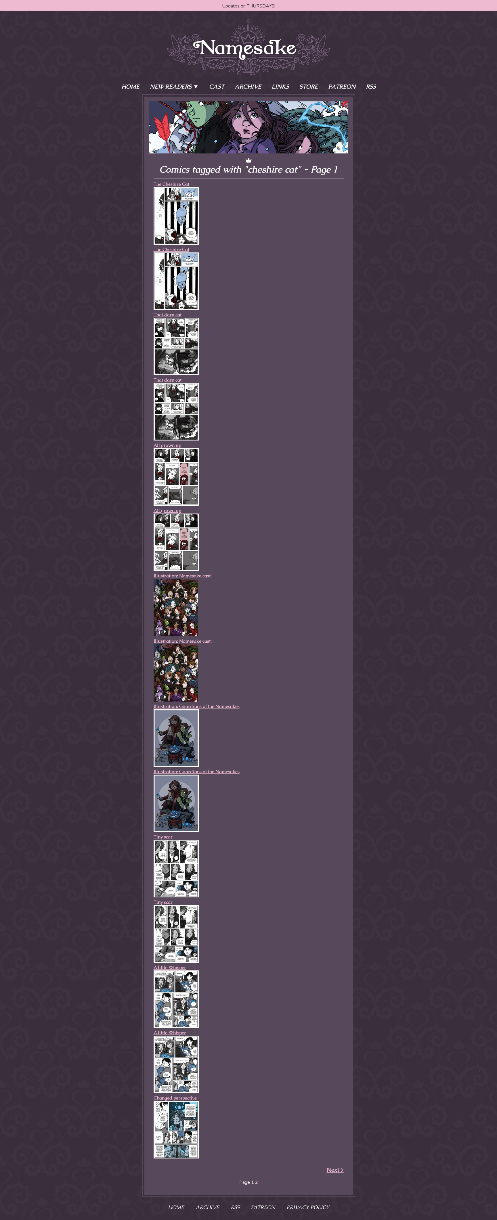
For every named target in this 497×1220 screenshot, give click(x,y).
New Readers (171, 86)
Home (130, 86)
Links (280, 86)
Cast (216, 86)
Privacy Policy (307, 1207)
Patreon (341, 86)
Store (308, 86)
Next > (335, 1169)
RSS (371, 86)
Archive (248, 86)
